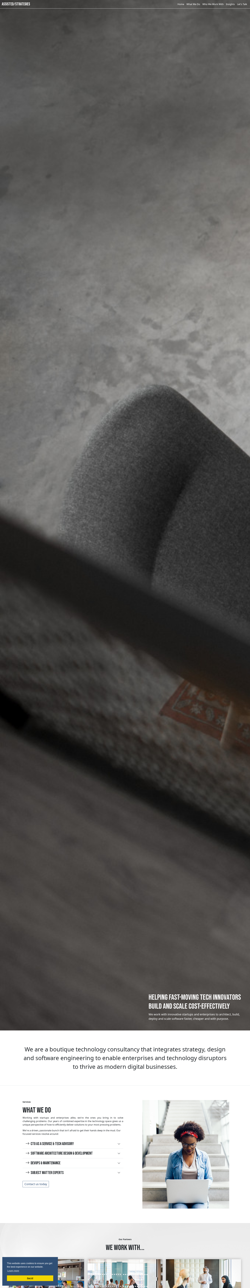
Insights (230, 4)
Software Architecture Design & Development (62, 1153)
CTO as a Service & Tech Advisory (52, 1143)
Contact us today (35, 1184)
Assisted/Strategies (16, 4)
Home (181, 4)
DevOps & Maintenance (45, 1163)
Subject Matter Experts (47, 1172)
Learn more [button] (13, 1270)
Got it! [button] (30, 1278)
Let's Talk (242, 4)
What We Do (193, 4)
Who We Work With (213, 4)
